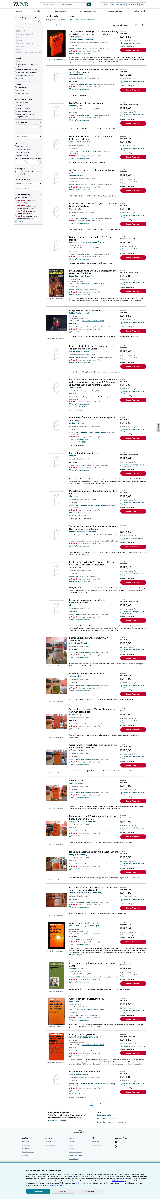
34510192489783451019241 (93, 1045)
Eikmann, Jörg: (75, 714)
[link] (143, 25)
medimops (79, 290)
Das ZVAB (72, 1141)
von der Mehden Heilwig (79, 351)
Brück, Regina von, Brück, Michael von (84, 276)
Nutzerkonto (121, 4)
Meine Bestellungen (28, 1152)
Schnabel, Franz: (76, 567)
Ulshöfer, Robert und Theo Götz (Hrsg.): (85, 893)
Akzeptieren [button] (38, 1191)
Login (112, 4)
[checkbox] (16, 31)
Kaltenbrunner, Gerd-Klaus (80, 142)
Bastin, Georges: (76, 1001)
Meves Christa (75, 209)
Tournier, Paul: (75, 387)
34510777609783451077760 (93, 933)
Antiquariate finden (115, 11)
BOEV (84, 406)
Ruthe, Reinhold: (76, 783)
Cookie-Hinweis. (81, 1183)
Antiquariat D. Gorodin (84, 115)
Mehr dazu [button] (18, 222)
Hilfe (143, 4)
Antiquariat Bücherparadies (86, 84)
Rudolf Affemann (76, 75)
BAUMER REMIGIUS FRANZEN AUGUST (85, 1037)
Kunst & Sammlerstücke (87, 11)
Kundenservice (96, 1145)
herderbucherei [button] (60, 20)
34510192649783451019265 (93, 1009)
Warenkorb (25, 1155)
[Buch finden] (89, 4)
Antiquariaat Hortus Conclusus (87, 541)
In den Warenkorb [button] (133, 50)
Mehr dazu (18, 78)
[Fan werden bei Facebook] (116, 1142)
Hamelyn (79, 939)
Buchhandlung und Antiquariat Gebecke (91, 397)
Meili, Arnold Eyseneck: (78, 1074)
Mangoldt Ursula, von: (78, 968)
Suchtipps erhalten (104, 1115)
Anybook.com (81, 465)
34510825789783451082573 (93, 283)
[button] (48, 25)
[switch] (17, 172)
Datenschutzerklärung (75, 1152)
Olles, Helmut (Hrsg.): (78, 643)
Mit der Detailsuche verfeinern (81, 20)
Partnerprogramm (50, 1145)
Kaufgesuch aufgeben (57, 1120)
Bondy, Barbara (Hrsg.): (78, 854)
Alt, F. (71, 605)
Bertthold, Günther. (77, 106)
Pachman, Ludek (76, 242)
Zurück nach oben (80, 1132)
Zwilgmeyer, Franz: (77, 423)
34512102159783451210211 (93, 321)
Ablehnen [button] (63, 1191)
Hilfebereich (95, 1141)
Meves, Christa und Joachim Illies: (83, 821)
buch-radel (80, 577)
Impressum (72, 1148)
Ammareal (79, 1051)
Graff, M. (72, 456)
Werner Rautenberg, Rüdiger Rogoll (84, 926)
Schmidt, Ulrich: (75, 676)
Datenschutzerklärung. (56, 1185)
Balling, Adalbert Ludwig (79, 313)
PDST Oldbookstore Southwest (88, 977)
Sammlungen (38, 11)
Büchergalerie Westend (84, 327)
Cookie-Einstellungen (119, 1181)
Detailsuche (18, 11)
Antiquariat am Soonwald (85, 185)
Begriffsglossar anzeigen (107, 1118)
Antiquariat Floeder (83, 652)
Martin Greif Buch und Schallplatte (89, 151)
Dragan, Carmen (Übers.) (93, 242)
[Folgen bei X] (116, 1147)
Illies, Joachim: (75, 496)
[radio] (16, 90)
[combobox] (63, 4)
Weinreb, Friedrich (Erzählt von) (82, 532)
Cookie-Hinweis (73, 1159)
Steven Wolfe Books (83, 49)
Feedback (158, 427)
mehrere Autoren (76, 175)
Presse (71, 1145)
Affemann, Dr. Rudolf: (78, 750)
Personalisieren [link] (89, 1191)
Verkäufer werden (140, 11)
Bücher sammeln (61, 11)
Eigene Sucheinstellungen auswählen (111, 1122)
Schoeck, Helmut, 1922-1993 (81, 39)
